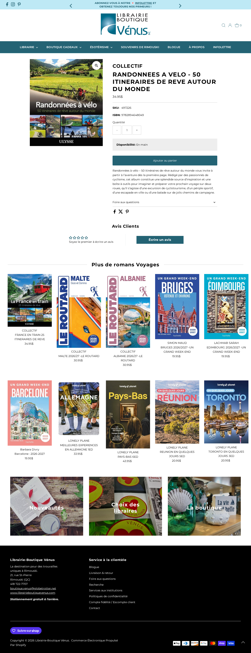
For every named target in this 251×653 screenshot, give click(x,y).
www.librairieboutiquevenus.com (32, 593)
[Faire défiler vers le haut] (243, 642)
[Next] (179, 4)
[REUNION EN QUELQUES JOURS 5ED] (177, 412)
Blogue (174, 47)
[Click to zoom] (96, 65)
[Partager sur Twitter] (121, 212)
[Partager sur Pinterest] (127, 212)
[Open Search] (223, 25)
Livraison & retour (101, 573)
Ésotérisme (100, 47)
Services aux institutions (105, 590)
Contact (94, 608)
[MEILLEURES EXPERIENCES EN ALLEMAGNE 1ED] (79, 408)
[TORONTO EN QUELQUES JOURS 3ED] (226, 412)
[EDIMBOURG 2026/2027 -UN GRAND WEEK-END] (226, 306)
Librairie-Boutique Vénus (52, 640)
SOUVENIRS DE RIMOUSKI (140, 47)
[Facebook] (7, 4)
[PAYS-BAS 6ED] (128, 414)
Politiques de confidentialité (108, 596)
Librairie (27, 47)
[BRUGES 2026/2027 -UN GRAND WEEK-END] (177, 306)
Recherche (96, 584)
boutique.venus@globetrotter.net (33, 588)
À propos (197, 47)
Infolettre (222, 47)
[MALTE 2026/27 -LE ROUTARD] (79, 311)
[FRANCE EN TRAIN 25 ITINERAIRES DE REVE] (30, 300)
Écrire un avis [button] (160, 240)
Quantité (119, 122)
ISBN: (116, 115)
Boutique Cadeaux (62, 47)
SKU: (116, 108)
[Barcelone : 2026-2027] (30, 413)
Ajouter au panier (165, 160)
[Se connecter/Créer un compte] (230, 25)
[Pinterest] (19, 4)
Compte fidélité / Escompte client (112, 602)
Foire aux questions (126, 202)
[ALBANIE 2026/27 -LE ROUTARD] (128, 311)
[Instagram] (13, 4)
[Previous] (71, 4)
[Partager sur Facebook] (115, 212)
